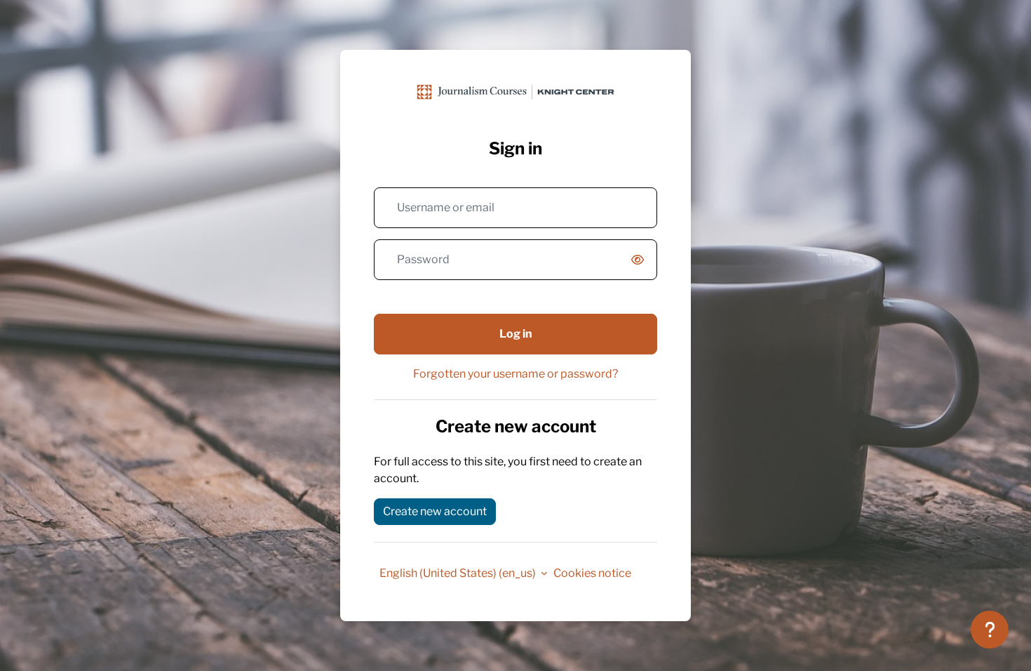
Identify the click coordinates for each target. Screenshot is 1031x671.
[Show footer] (990, 630)
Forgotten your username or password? (515, 373)
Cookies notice (592, 573)
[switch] (640, 260)
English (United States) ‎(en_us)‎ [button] (458, 573)
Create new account (435, 511)
